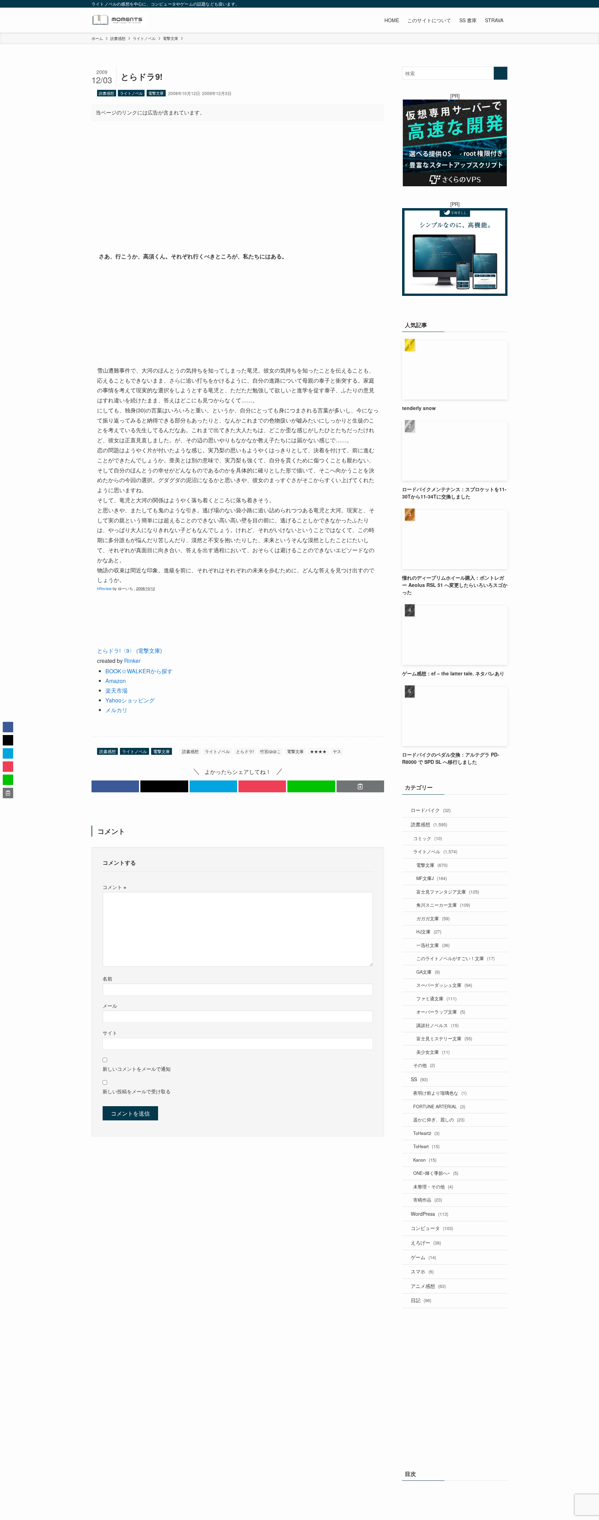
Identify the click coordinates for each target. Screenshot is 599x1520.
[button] (115, 786)
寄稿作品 (427, 1199)
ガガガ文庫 (433, 918)
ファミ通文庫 (436, 998)
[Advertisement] (238, 180)
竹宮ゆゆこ (270, 751)
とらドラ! (245, 751)
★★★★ (318, 751)
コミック (427, 838)
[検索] (502, 4)
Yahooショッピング (130, 700)
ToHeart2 (426, 1133)
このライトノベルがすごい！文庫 (455, 958)
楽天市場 (116, 690)
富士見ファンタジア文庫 (447, 891)
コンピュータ (432, 1227)
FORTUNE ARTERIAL (439, 1106)
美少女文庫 (433, 1052)
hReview (104, 588)
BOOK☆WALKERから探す (139, 671)
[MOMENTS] (119, 20)
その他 (424, 1065)
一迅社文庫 (433, 945)
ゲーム (423, 1257)
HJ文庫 (428, 931)
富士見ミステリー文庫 (444, 1038)
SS (419, 1079)
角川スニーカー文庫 (443, 905)
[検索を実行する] (500, 73)
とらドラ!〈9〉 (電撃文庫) (129, 651)
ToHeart (426, 1146)
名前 (107, 978)
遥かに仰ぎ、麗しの (439, 1119)
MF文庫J (431, 878)
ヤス (337, 751)
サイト (110, 1032)
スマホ (422, 1271)
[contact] (493, 4)
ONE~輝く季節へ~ (435, 1173)
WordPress (429, 1213)
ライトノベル (131, 93)
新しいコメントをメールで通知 (137, 1068)
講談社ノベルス (437, 1025)
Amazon (115, 681)
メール (110, 1005)
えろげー (426, 1242)
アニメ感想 (428, 1285)
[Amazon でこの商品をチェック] (238, 314)
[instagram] (466, 4)
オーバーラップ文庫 (440, 1011)
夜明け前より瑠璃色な (440, 1093)
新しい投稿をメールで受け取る (137, 1091)
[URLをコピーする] (360, 786)
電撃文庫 (156, 93)
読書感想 (106, 93)
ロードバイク (431, 809)
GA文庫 (428, 971)
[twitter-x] (457, 4)
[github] (475, 4)
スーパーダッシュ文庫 (444, 985)
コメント (114, 886)
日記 (421, 1300)
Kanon (424, 1159)
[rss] (484, 4)
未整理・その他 (433, 1186)
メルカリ (116, 710)
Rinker (132, 661)
